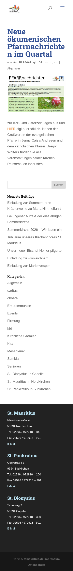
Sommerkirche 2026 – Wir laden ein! (34, 230)
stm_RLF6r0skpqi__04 (27, 62)
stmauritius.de (34, 558)
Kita (10, 344)
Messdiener (16, 351)
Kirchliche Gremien (21, 336)
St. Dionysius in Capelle (25, 374)
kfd (9, 328)
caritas (12, 291)
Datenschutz (36, 564)
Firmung (13, 321)
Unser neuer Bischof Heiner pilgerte (34, 250)
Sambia (13, 359)
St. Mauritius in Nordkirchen (28, 382)
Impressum (52, 558)
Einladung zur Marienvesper (28, 266)
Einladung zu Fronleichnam (27, 258)
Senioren (14, 366)
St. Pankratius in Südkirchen (28, 389)
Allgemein (13, 68)
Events (12, 313)
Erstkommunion (19, 306)
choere (12, 298)
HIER (11, 129)
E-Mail (11, 443)
